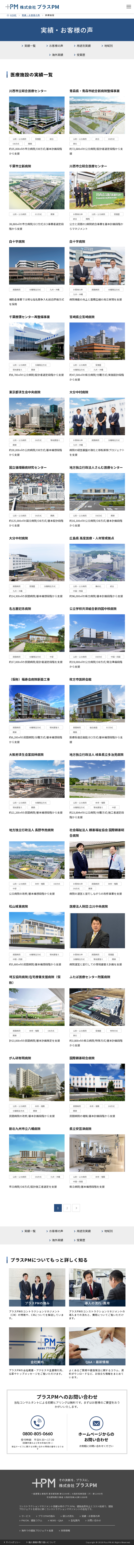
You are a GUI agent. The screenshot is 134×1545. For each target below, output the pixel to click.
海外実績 (57, 55)
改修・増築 (100, 802)
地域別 (108, 46)
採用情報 (65, 1530)
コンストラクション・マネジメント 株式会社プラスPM (32, 6)
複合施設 (93, 727)
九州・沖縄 (54, 289)
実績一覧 (30, 46)
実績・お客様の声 (31, 15)
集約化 (98, 586)
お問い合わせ (94, 1520)
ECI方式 (38, 214)
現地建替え (17, 369)
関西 (30, 143)
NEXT (76, 1208)
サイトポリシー (13, 1542)
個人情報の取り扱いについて (42, 1542)
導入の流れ (68, 1516)
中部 (52, 656)
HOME (13, 15)
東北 (75, 143)
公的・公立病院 (19, 139)
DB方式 (16, 143)
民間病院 (16, 289)
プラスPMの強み (46, 1516)
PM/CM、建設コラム (31, 1520)
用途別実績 (84, 46)
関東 (52, 214)
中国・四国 (78, 591)
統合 (52, 139)
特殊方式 (114, 1030)
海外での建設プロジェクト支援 (37, 1530)
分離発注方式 (35, 289)
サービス (26, 1516)
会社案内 (75, 1520)
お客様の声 (56, 46)
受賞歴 (81, 55)
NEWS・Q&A (56, 1520)
